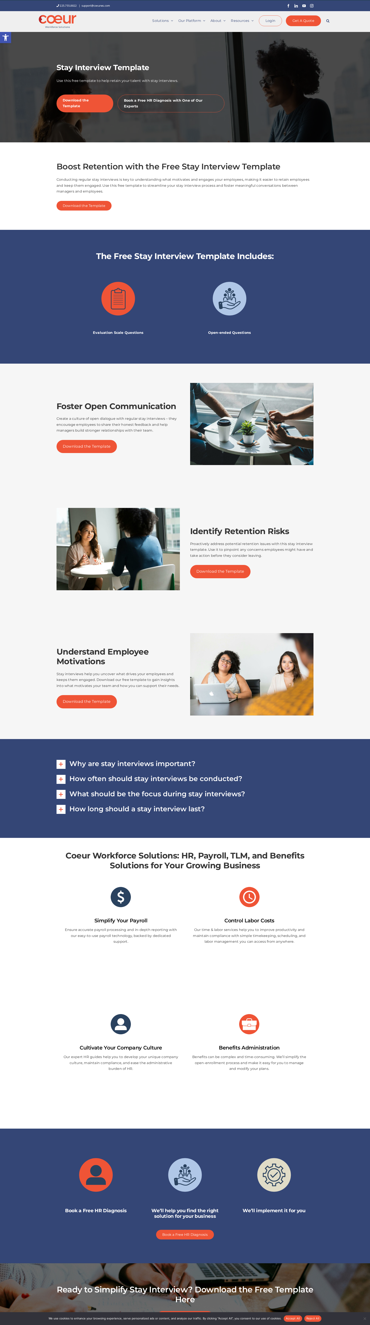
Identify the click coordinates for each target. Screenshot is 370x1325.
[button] (5, 37)
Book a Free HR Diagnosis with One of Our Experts (163, 103)
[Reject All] (365, 1318)
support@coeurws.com (96, 6)
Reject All (312, 1318)
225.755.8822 (68, 6)
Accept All (293, 1318)
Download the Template (76, 103)
